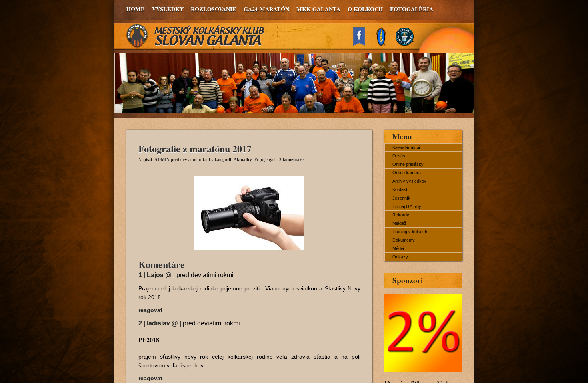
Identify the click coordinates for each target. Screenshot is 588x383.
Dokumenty (403, 240)
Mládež (399, 223)
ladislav (162, 323)
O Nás (398, 155)
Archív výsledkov (409, 181)
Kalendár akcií (406, 147)
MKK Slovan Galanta (195, 36)
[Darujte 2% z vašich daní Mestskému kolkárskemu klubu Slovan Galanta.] (423, 370)
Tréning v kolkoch (409, 231)
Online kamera (406, 172)
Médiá (398, 248)
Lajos (159, 275)
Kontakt (399, 189)
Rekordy (400, 214)
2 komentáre (291, 159)
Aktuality (243, 159)
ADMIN (162, 159)
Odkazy (400, 256)
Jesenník (401, 198)
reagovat (150, 310)
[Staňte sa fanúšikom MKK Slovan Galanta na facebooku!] (363, 43)
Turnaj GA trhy (406, 206)
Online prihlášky (408, 164)
